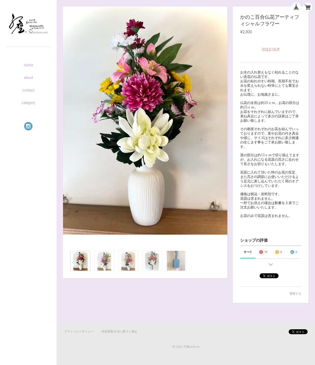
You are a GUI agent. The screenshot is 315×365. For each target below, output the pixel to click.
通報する (295, 293)
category (28, 103)
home (28, 65)
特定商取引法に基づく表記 (119, 331)
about (28, 78)
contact (28, 90)
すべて (248, 252)
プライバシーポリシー (79, 331)
